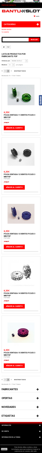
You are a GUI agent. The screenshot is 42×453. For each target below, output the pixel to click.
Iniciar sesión (6, 29)
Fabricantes (10, 389)
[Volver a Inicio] (4, 47)
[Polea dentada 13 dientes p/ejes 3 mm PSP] (21, 213)
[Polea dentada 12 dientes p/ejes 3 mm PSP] (21, 154)
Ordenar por (6, 61)
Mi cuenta (5, 431)
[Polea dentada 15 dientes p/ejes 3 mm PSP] (21, 332)
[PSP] (6, 122)
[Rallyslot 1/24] (21, 1)
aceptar (4, 449)
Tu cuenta (5, 32)
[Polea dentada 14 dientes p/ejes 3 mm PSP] (21, 273)
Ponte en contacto (9, 5)
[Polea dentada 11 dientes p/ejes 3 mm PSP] (21, 95)
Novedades (9, 407)
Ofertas (7, 398)
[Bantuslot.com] (21, 11)
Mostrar (4, 65)
